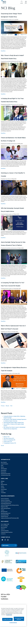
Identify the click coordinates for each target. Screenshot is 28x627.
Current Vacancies (5, 530)
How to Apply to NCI (5, 524)
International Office (5, 514)
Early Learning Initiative (5, 508)
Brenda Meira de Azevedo (10, 61)
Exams (2, 491)
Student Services (4, 516)
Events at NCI (8, 441)
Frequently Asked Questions (7, 532)
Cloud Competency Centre (6, 501)
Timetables (3, 492)
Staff (2, 465)
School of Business (5, 498)
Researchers (3, 472)
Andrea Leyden (8, 19)
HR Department (4, 511)
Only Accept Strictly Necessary (19, 619)
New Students (4, 462)
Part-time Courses (9, 438)
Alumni (2, 467)
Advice (6, 436)
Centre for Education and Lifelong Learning (10, 505)
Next (11, 405)
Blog (2, 482)
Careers (2, 510)
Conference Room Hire (5, 475)
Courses (2, 487)
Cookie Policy (9, 614)
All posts (7, 405)
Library (2, 486)
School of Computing (9, 440)
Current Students (4, 463)
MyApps (2, 481)
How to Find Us (4, 527)
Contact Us (3, 533)
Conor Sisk (7, 178)
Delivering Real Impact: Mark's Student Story (14, 422)
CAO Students (4, 468)
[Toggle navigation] (26, 2)
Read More (3, 50)
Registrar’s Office (4, 506)
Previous (3, 405)
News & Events (4, 484)
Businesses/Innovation (5, 473)
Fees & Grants (4, 489)
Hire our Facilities (4, 525)
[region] (13, 615)
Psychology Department (6, 503)
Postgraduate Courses (10, 443)
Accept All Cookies (7, 619)
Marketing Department (5, 513)
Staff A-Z (3, 529)
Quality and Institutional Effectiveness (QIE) (10, 518)
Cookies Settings (13, 622)
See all (2, 445)
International (3, 470)
